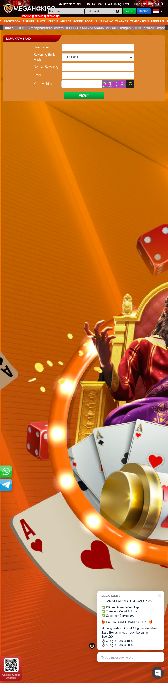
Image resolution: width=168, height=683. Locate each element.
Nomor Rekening (46, 67)
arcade (65, 21)
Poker (78, 21)
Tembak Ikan (139, 21)
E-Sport (28, 21)
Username (41, 47)
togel (89, 21)
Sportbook (11, 21)
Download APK (72, 4)
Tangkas (121, 21)
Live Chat (96, 4)
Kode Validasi (43, 84)
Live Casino (104, 21)
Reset (84, 96)
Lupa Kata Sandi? (145, 4)
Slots (40, 21)
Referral (158, 21)
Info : (9, 28)
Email (37, 75)
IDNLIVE (53, 21)
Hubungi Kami (120, 4)
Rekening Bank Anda (44, 57)
